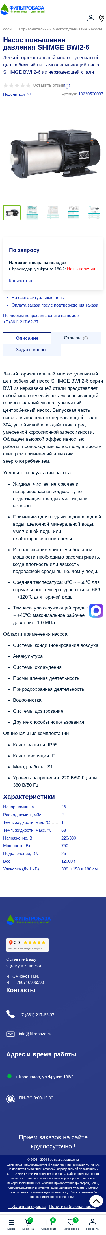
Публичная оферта (27, 1206)
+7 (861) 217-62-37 (20, 322)
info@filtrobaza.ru (35, 1033)
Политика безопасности (72, 1206)
